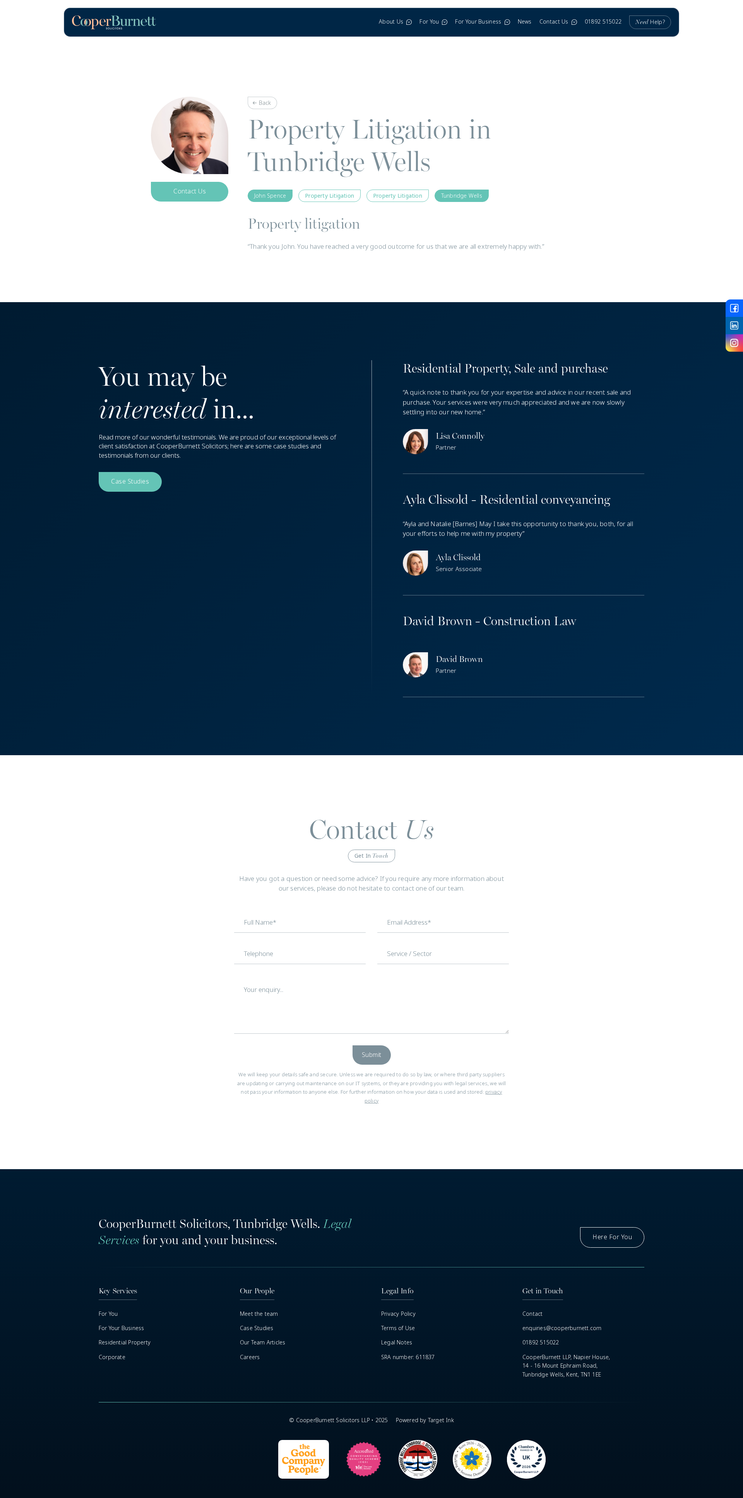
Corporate (112, 1357)
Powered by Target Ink (425, 1420)
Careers (250, 1357)
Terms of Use (398, 1328)
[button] (395, 22)
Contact (532, 1314)
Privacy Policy (398, 1314)
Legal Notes (396, 1342)
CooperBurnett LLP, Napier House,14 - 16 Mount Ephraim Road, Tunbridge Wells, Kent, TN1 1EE (566, 1365)
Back (265, 103)
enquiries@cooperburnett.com (561, 1328)
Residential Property (125, 1342)
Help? (650, 22)
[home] (114, 22)
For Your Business (121, 1328)
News (525, 22)
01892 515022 (603, 22)
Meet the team (259, 1314)
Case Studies (256, 1328)
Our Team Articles (262, 1342)
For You (108, 1314)
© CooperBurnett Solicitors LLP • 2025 (338, 1420)
